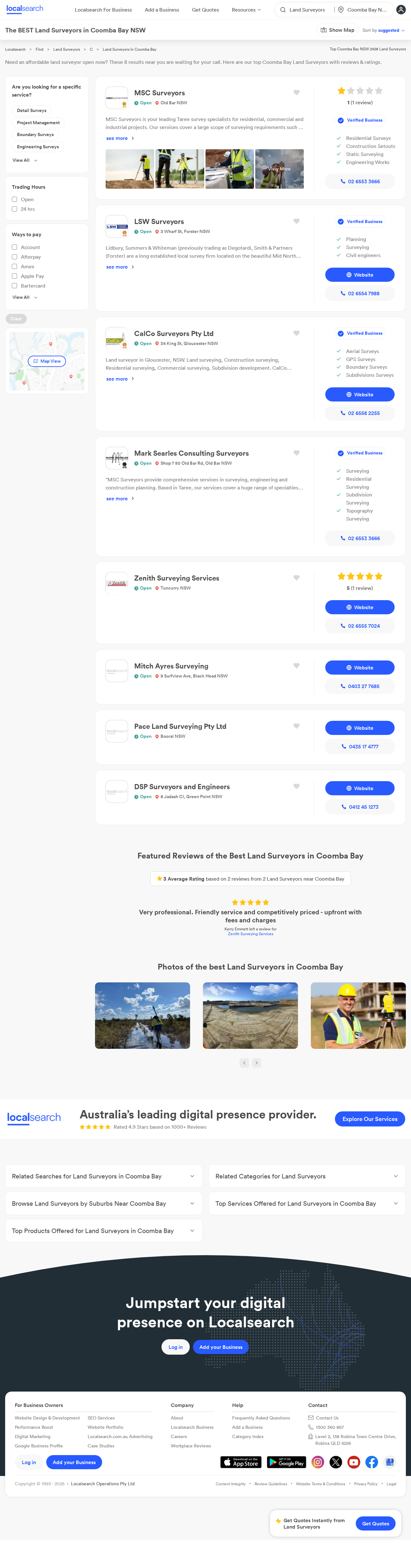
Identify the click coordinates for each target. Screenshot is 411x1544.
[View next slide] (256, 1063)
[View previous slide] (244, 1063)
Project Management (38, 122)
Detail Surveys (31, 110)
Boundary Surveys (35, 134)
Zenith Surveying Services (250, 933)
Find (39, 49)
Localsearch (15, 49)
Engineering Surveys (38, 147)
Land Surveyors (66, 49)
